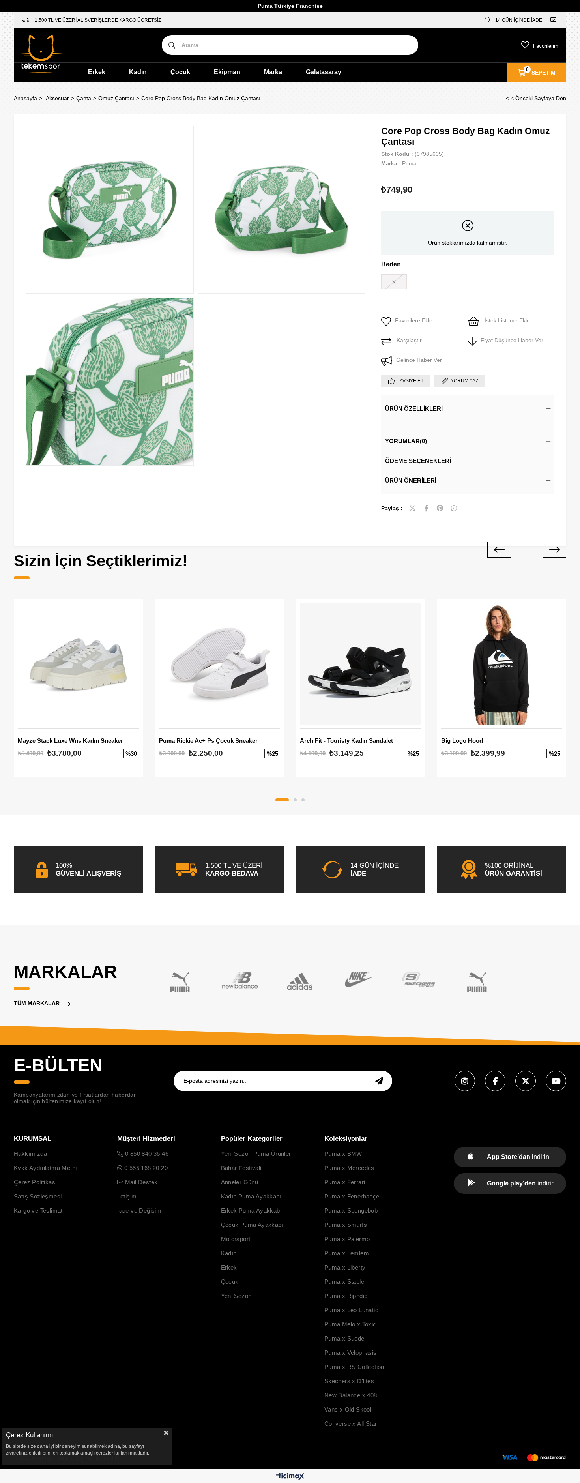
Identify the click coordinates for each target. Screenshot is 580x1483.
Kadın (138, 72)
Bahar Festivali (241, 1168)
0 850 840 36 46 (145, 1153)
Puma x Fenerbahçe (352, 1196)
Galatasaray (323, 72)
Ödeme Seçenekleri (418, 460)
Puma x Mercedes (349, 1168)
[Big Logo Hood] (502, 664)
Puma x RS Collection (354, 1366)
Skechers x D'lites (349, 1381)
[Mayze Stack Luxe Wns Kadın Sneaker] (78, 664)
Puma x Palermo (347, 1239)
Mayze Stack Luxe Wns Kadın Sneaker (70, 740)
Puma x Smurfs (345, 1224)
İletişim (127, 1196)
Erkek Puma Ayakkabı (251, 1210)
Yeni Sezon (236, 1295)
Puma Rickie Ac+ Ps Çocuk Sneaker (208, 740)
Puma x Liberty (345, 1267)
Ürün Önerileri (410, 480)
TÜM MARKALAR (37, 1003)
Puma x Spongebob (351, 1210)
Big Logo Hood (462, 740)
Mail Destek (140, 1182)
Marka (273, 72)
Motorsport (236, 1239)
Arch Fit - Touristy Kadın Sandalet (346, 740)
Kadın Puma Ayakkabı (251, 1196)
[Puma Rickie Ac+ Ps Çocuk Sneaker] (220, 664)
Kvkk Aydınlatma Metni (45, 1168)
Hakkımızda (30, 1153)
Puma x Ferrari (344, 1182)
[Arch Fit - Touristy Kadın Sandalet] (360, 664)
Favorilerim (545, 46)
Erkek (96, 72)
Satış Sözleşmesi (38, 1196)
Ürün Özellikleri (414, 408)
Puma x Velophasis (350, 1352)
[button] (282, 799)
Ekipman (227, 72)
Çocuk (180, 72)
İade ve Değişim (139, 1210)
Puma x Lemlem (346, 1253)
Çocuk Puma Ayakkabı (252, 1224)
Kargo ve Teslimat (38, 1210)
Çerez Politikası (35, 1182)
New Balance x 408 (350, 1395)
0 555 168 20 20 (145, 1168)
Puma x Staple (344, 1281)
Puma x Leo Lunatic (351, 1310)
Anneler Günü (239, 1182)
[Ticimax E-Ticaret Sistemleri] (290, 1477)
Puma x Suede (344, 1338)
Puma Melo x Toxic (350, 1324)
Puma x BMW (343, 1153)
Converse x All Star (350, 1423)
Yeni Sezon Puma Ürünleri (257, 1153)
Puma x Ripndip (346, 1295)
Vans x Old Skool (347, 1409)
